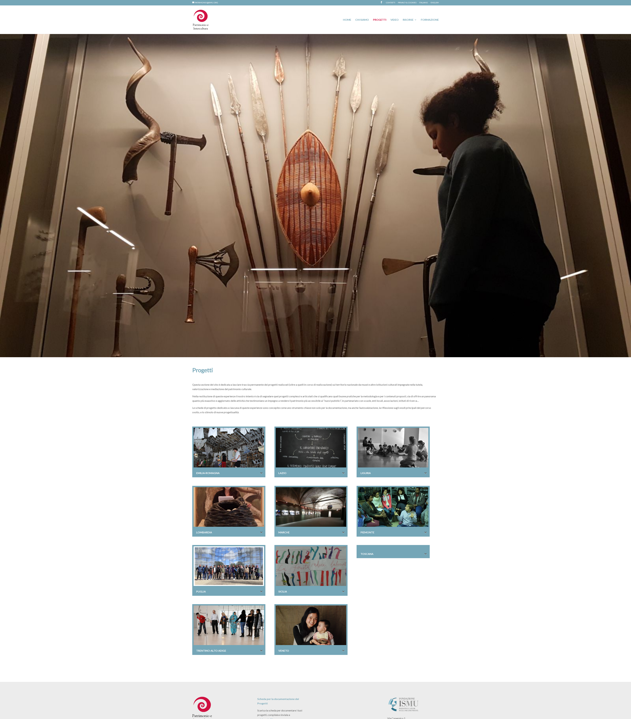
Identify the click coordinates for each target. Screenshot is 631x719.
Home (347, 20)
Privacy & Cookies (407, 3)
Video (394, 20)
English (435, 3)
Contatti (390, 3)
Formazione (430, 20)
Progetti (379, 20)
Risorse (408, 20)
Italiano (423, 3)
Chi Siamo (362, 20)
